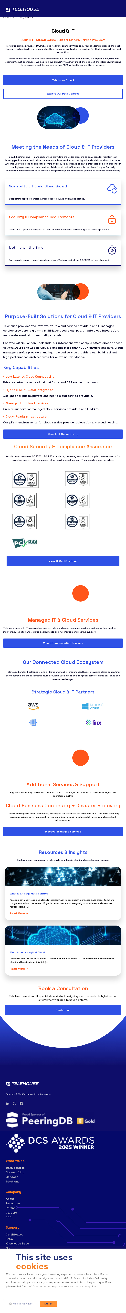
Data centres (15, 1168)
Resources (13, 1203)
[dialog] (63, 1281)
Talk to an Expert (63, 80)
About (10, 1199)
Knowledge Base (17, 1243)
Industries (17, 17)
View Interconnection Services (63, 643)
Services (12, 1177)
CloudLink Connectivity (63, 434)
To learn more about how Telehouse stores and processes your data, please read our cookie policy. (57, 1290)
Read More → (19, 913)
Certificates (14, 1234)
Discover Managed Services (63, 831)
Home (6, 17)
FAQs (9, 1239)
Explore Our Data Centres (63, 93)
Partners (12, 1208)
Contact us (63, 1010)
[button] (22, 1303)
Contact (12, 1248)
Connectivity (15, 1172)
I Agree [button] (48, 1303)
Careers (11, 1212)
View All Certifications (63, 561)
